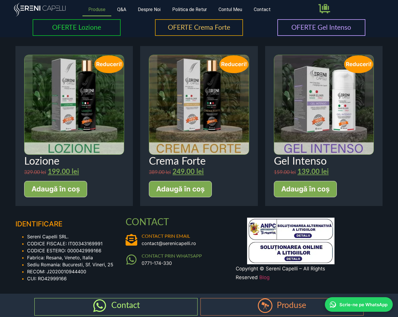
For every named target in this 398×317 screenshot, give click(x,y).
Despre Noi (149, 9)
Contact (262, 9)
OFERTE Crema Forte (199, 27)
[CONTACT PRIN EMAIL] (131, 240)
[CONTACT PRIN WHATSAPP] (131, 259)
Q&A (121, 9)
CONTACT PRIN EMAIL (166, 236)
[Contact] (99, 305)
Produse (96, 9)
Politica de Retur (189, 9)
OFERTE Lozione (76, 27)
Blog (264, 277)
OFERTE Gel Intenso (321, 27)
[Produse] (265, 305)
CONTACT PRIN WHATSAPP (172, 256)
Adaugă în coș (55, 189)
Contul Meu (230, 9)
